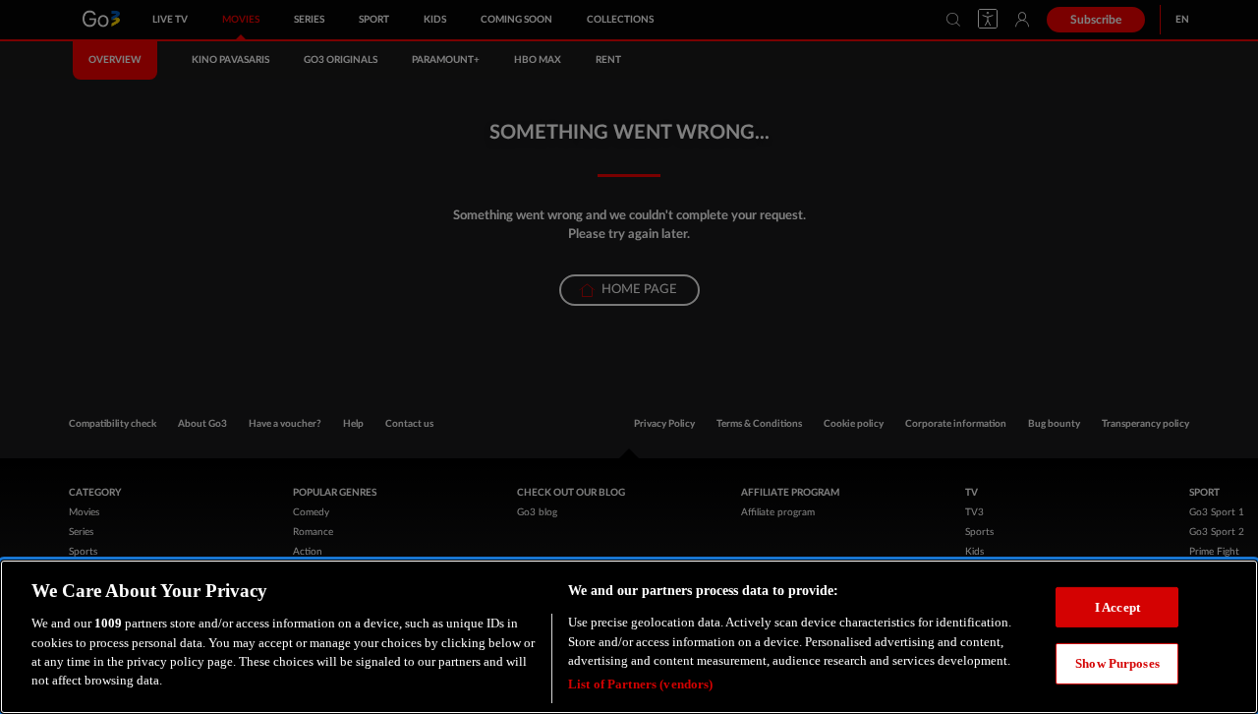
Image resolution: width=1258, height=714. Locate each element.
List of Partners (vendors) (640, 684)
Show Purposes (1117, 663)
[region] (629, 637)
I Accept (1117, 606)
